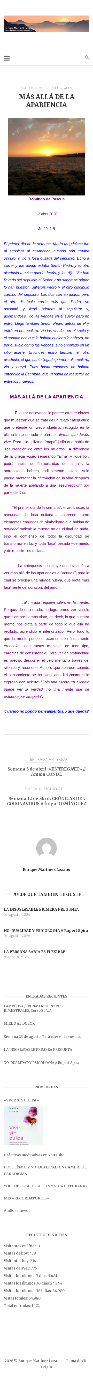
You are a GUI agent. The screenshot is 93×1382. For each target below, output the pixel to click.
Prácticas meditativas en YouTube (34, 1155)
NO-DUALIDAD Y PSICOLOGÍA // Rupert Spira (41, 1063)
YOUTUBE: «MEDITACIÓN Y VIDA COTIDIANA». (46, 1186)
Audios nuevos (17, 1210)
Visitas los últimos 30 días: (27, 1283)
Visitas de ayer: (17, 1268)
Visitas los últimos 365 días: (28, 1290)
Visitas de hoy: (16, 1253)
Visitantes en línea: (21, 1246)
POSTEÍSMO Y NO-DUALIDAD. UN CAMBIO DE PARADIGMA (45, 1170)
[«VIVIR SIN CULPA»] (23, 1125)
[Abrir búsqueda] (87, 57)
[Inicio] (46, 30)
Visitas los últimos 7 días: (26, 1275)
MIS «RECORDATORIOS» (26, 1198)
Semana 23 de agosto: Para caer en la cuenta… (43, 1036)
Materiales (62, 88)
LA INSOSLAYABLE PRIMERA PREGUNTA (38, 1049)
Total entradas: (18, 1305)
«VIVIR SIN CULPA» (21, 1100)
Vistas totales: (16, 1298)
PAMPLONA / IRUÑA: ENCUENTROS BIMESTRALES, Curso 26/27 (33, 1008)
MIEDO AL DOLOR (19, 1023)
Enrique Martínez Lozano (46, 869)
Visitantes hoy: (17, 1260)
